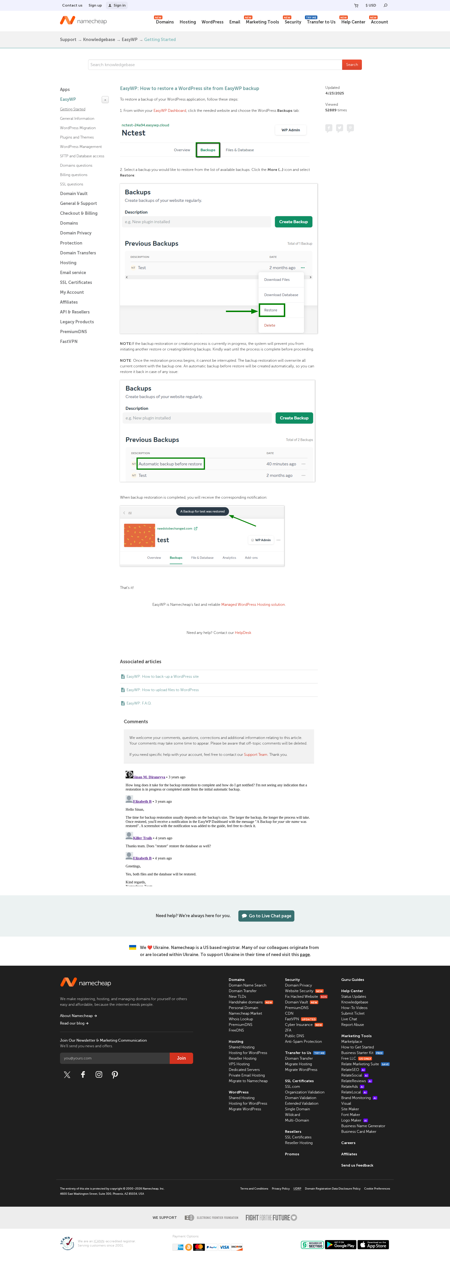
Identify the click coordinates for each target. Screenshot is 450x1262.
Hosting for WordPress (248, 1053)
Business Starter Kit (362, 1053)
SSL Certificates (76, 282)
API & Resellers (75, 312)
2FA (288, 1030)
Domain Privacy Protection (75, 238)
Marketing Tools (262, 21)
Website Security (304, 991)
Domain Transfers (78, 253)
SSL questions (71, 184)
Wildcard (292, 1115)
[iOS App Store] (373, 1244)
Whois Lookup (241, 1019)
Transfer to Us (321, 21)
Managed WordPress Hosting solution (253, 605)
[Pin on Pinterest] (350, 127)
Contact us (72, 5)
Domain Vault (74, 193)
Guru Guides (352, 979)
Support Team (255, 755)
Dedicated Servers (244, 1070)
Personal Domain (243, 1008)
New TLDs (237, 997)
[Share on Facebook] (328, 127)
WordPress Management (81, 147)
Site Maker (350, 1109)
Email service (73, 272)
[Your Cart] (356, 5)
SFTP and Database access (82, 156)
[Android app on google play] (340, 1244)
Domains (164, 21)
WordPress (213, 22)
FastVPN (69, 341)
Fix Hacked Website (306, 997)
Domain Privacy (298, 985)
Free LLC (356, 1058)
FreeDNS (236, 1030)
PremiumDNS (73, 331)
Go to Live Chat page (270, 916)
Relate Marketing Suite (365, 1064)
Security (292, 21)
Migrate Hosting (298, 1064)
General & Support (78, 203)
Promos (292, 1154)
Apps (65, 89)
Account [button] (379, 21)
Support (68, 39)
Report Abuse (352, 1025)
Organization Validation (304, 1092)
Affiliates (69, 302)
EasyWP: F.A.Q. (139, 703)
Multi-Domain (297, 1120)
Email (234, 22)
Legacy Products (77, 321)
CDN (289, 1013)
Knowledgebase (99, 39)
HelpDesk (243, 633)
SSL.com (292, 1087)
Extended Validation (301, 1103)
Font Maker (350, 1115)
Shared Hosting (242, 1047)
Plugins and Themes (77, 137)
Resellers (293, 1131)
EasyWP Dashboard (170, 111)
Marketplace (351, 1042)
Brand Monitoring (358, 1098)
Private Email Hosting (247, 1075)
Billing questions (73, 175)
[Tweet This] (339, 127)
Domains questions (76, 165)
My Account (72, 292)
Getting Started (160, 39)
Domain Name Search (247, 985)
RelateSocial (354, 1075)
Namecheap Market (245, 1013)
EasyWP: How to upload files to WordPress (163, 690)
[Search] (385, 5)
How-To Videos (354, 1008)
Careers (348, 1143)
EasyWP (130, 39)
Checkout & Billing (79, 213)
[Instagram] (99, 1075)
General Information (77, 119)
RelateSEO (353, 1070)
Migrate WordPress (245, 1109)
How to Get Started (357, 1047)
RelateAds (352, 1087)
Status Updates (353, 997)
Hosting (188, 22)
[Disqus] (219, 827)
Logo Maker (354, 1120)
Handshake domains (250, 1002)
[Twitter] (67, 1075)
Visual (346, 1103)
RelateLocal (354, 1092)
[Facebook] (83, 1075)
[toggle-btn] (105, 99)
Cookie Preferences (377, 1188)
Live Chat (349, 1019)
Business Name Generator (363, 1126)
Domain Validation (300, 1098)
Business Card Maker (358, 1132)
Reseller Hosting (242, 1058)
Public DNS (294, 1036)
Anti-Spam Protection (303, 1042)
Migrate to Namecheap (248, 1081)
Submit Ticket (352, 1013)
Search (352, 65)
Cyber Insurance (303, 1025)
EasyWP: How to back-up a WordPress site (163, 676)
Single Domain (297, 1109)
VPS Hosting (239, 1064)
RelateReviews (356, 1081)
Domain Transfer (243, 991)
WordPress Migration (78, 128)
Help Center (352, 21)
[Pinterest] (115, 1075)
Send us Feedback (357, 1165)
